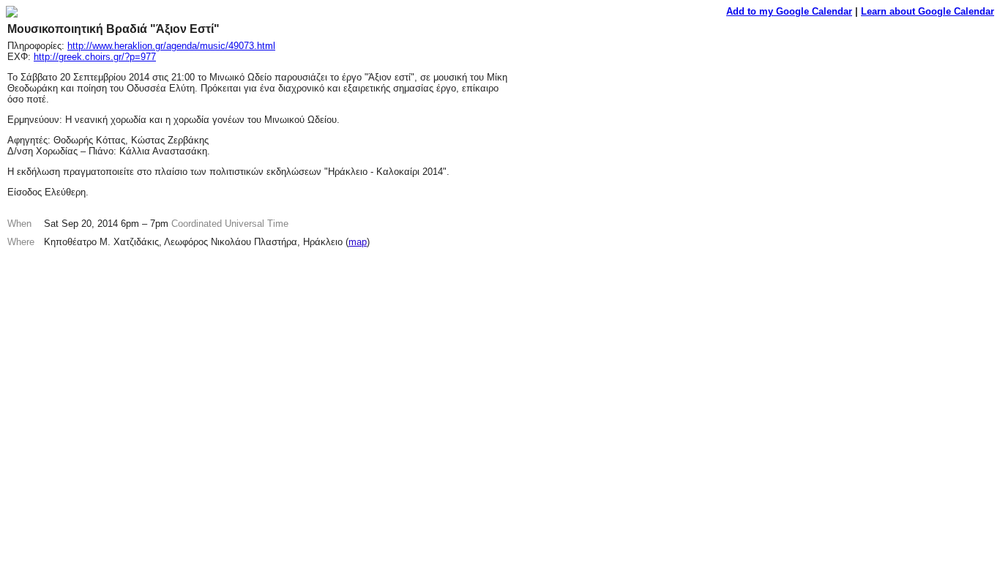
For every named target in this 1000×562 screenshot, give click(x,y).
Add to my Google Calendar (789, 11)
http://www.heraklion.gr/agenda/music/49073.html (171, 45)
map (357, 241)
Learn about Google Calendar (927, 11)
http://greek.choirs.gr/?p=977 (95, 56)
